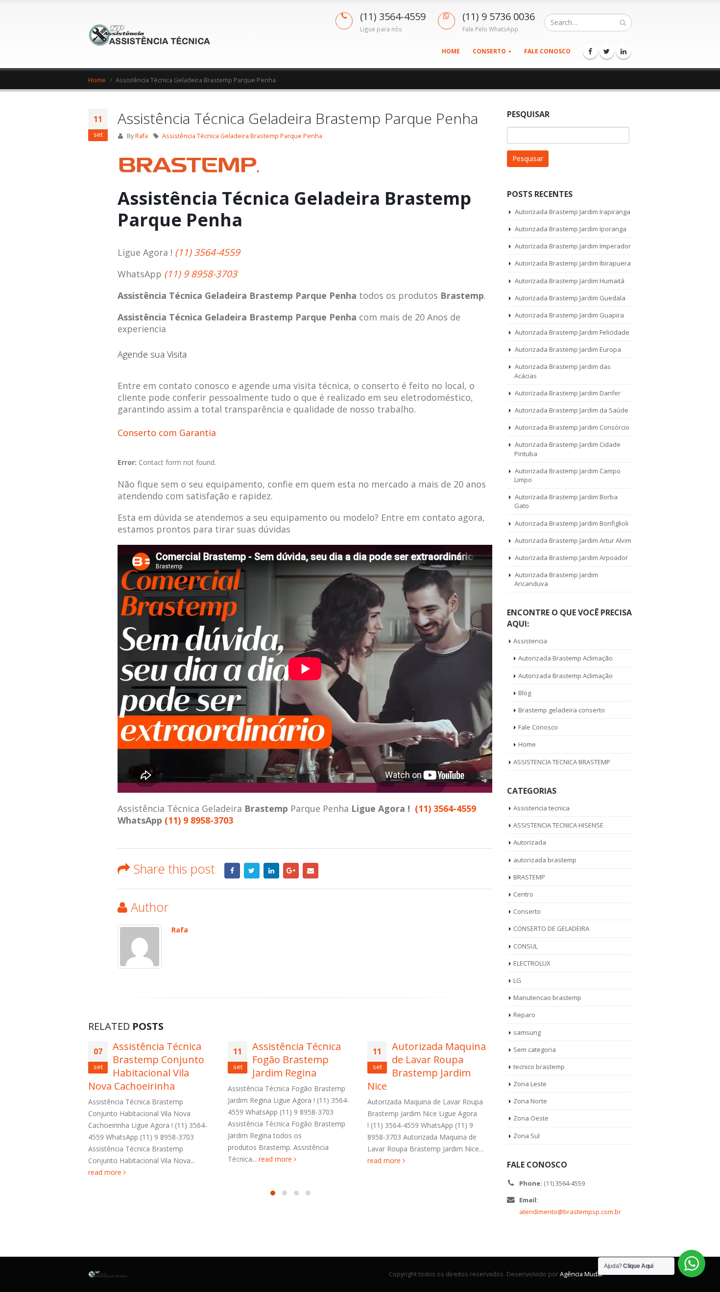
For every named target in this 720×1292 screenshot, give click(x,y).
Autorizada (529, 842)
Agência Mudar (581, 1274)
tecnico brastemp (539, 1066)
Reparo (524, 1014)
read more (136, 1159)
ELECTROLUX (532, 963)
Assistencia (530, 640)
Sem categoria (534, 1049)
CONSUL (525, 946)
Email (310, 870)
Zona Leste (530, 1083)
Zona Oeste (531, 1118)
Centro (523, 894)
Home (451, 51)
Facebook (232, 870)
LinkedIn (271, 870)
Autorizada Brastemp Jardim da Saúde (571, 410)
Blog (524, 692)
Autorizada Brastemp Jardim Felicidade (572, 332)
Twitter (252, 870)
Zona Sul (526, 1135)
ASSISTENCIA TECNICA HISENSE (558, 825)
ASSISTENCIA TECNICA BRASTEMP (561, 761)
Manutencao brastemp (547, 997)
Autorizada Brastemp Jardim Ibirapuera (573, 263)
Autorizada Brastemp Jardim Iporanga (570, 228)
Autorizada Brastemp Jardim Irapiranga (572, 211)
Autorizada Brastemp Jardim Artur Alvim (573, 540)
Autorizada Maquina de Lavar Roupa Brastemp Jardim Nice (287, 1066)
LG (517, 980)
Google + (291, 870)
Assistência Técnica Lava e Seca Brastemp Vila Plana (442, 1059)
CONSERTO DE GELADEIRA (551, 928)
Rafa (141, 136)
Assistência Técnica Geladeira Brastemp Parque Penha (242, 136)
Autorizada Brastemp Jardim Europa (568, 349)
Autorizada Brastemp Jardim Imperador (573, 246)
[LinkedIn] (623, 51)
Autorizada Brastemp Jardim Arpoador (571, 557)
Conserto (489, 51)
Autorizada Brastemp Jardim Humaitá (569, 280)
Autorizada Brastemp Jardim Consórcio (572, 427)
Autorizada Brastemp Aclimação (565, 658)
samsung (527, 1032)
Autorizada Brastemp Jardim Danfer (568, 393)
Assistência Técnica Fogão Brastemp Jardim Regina (157, 1059)
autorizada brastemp (544, 859)
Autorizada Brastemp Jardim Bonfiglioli (571, 523)
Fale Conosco (547, 51)
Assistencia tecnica (541, 808)
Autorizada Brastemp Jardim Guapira (569, 315)
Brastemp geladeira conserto (561, 710)
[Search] (622, 22)
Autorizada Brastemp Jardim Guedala (570, 297)
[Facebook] (590, 51)
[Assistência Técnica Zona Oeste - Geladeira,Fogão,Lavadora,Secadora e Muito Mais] (149, 35)
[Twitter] (607, 51)
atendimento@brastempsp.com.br (570, 1211)
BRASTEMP (529, 877)
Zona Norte (530, 1101)
